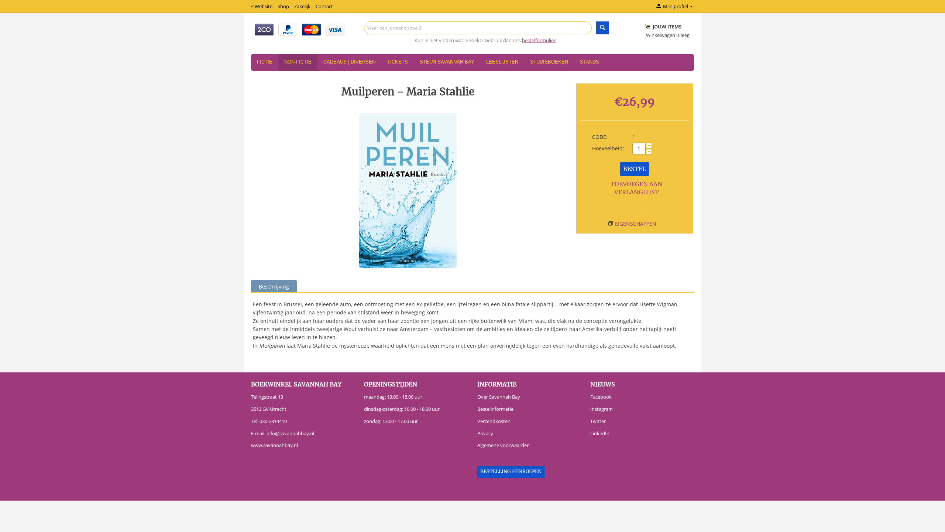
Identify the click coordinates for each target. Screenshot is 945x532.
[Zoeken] (602, 27)
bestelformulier (539, 40)
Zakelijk (302, 6)
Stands (589, 62)
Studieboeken (549, 62)
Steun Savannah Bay (447, 62)
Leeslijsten (502, 62)
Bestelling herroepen (511, 471)
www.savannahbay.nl (274, 445)
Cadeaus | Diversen (349, 62)
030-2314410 (273, 421)
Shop (283, 6)
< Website (261, 6)
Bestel (634, 169)
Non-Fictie (298, 62)
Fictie (264, 62)
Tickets (397, 62)
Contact (324, 6)
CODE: (600, 136)
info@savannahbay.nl (290, 433)
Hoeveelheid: (608, 148)
